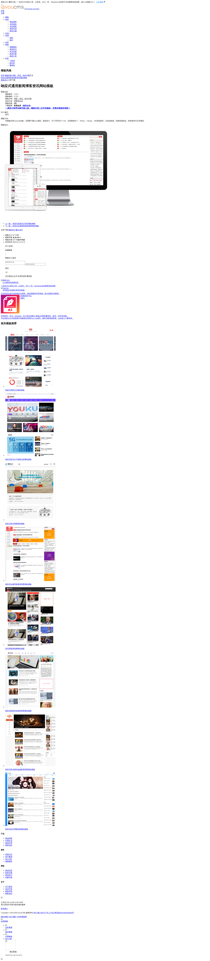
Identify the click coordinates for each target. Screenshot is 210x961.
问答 (7, 42)
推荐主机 (8, 845)
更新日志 (8, 854)
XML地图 (12, 917)
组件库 (12, 63)
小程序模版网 (21, 917)
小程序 (12, 61)
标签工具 (13, 56)
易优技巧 (13, 49)
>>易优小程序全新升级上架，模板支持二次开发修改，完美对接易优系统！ (37, 108)
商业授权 (13, 22)
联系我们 (4, 909)
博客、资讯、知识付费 (21, 75)
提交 (7, 268)
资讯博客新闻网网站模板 (14, 649)
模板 (7, 17)
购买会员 (26, 105)
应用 (7, 35)
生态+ (7, 33)
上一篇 (20, 224)
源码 (11, 38)
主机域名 (13, 24)
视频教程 (13, 47)
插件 (11, 40)
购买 (7, 19)
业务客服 (8, 927)
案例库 (12, 65)
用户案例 (8, 857)
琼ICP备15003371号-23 (42, 913)
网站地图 (4, 917)
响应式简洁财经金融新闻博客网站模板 (20, 769)
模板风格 (8, 75)
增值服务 (8, 861)
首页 (2, 75)
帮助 (7, 45)
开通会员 (8, 841)
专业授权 (13, 26)
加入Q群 (8, 859)
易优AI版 (13, 31)
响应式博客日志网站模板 (14, 390)
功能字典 (8, 877)
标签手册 (8, 873)
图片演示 (19, 230)
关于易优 (8, 887)
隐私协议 (8, 893)
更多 (7, 58)
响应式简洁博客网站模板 (14, 524)
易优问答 (8, 870)
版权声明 (8, 891)
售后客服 (8, 932)
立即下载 (11, 80)
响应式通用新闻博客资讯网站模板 (14, 78)
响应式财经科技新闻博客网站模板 (18, 711)
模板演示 (4, 80)
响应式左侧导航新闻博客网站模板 (18, 584)
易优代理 (13, 29)
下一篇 (22, 226)
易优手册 (13, 54)
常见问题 (13, 51)
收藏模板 (8, 250)
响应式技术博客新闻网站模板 (16, 829)
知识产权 (8, 889)
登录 (2, 11)
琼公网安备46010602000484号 (62, 913)
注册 (2, 13)
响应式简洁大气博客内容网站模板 (18, 459)
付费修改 (8, 936)
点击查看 (99, 2)
